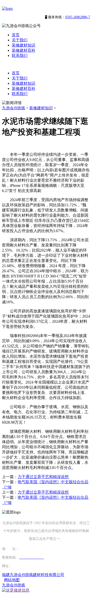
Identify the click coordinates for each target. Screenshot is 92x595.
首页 (16, 35)
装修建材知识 (23, 45)
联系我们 (19, 55)
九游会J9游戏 (13, 108)
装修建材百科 (23, 50)
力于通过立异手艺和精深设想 (43, 477)
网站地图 (12, 580)
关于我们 (19, 40)
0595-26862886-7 (77, 17)
